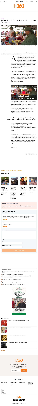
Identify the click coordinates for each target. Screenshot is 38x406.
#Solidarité (19, 170)
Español (31, 1)
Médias (2, 389)
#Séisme (3, 170)
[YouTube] (19, 379)
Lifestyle (2, 392)
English (27, 1)
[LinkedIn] (20, 379)
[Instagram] (22, 379)
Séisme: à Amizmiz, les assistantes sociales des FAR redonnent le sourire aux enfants (21, 118)
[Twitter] (17, 379)
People (2, 391)
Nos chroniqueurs (3, 393)
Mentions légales (30, 384)
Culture (2, 388)
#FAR (7, 170)
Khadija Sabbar (5, 47)
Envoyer (24, 370)
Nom (3, 241)
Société (2, 18)
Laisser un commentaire (19, 250)
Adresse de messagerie (6, 245)
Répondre (4, 219)
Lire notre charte (5, 207)
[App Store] (15, 399)
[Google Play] (22, 399)
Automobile (2, 390)
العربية (36, 1)
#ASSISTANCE (13, 170)
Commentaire (4, 230)
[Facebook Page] (15, 379)
